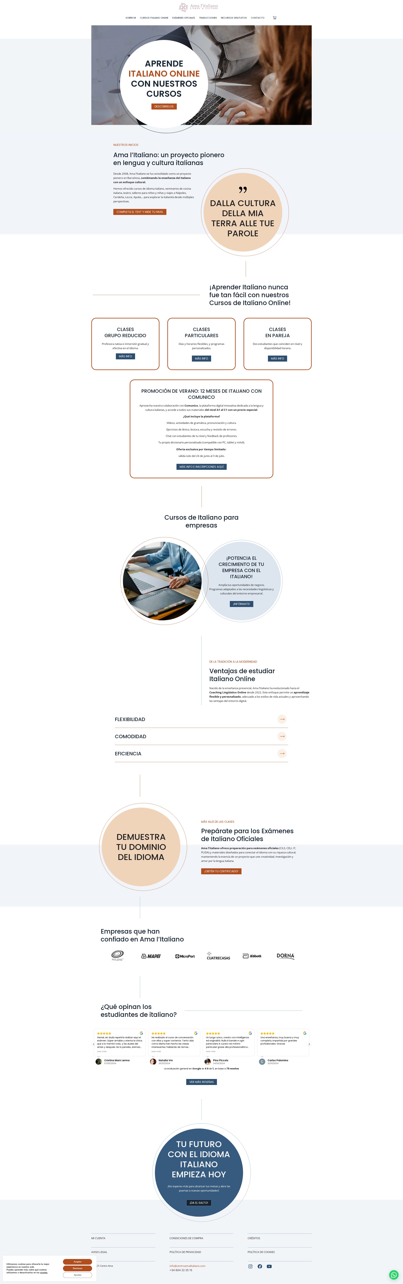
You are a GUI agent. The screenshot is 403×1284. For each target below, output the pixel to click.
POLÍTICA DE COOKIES (261, 1252)
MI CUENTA (98, 1238)
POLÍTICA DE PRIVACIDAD (185, 1252)
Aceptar (78, 1261)
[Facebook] (260, 1266)
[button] (309, 1044)
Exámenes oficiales (183, 17)
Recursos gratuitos (234, 17)
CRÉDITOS (254, 1238)
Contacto (257, 17)
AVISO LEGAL (99, 1252)
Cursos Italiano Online (154, 17)
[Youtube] (269, 1266)
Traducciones (208, 17)
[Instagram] (250, 1266)
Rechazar (77, 1268)
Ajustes (77, 1274)
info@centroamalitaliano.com (187, 1266)
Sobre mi (131, 17)
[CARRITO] (274, 17)
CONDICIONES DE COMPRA (186, 1238)
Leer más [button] (102, 1051)
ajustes (43, 1272)
